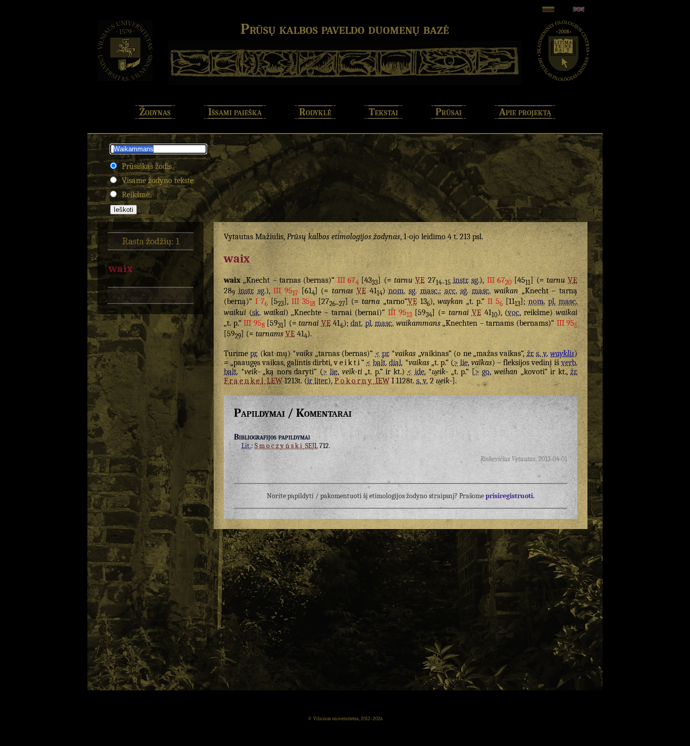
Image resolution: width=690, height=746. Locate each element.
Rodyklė (315, 112)
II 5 (495, 301)
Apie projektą (525, 112)
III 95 (285, 290)
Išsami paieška (235, 112)
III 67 (348, 280)
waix (121, 268)
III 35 (303, 301)
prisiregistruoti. (509, 496)
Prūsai (448, 112)
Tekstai (383, 112)
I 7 (261, 301)
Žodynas (155, 112)
